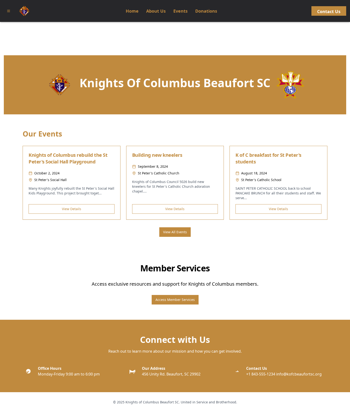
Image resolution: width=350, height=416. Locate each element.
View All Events (175, 232)
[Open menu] (8, 11)
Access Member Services (175, 299)
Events (180, 11)
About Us (156, 11)
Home (132, 11)
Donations (206, 11)
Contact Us (328, 11)
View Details (71, 209)
